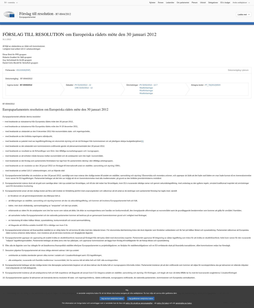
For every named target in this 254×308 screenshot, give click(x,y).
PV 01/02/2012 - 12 (83, 85)
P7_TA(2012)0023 (212, 85)
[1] (142, 141)
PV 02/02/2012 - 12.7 (148, 85)
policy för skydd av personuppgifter (139, 303)
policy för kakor (163, 303)
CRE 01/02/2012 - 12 (84, 88)
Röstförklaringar (146, 88)
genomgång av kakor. (184, 303)
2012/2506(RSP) (23, 70)
